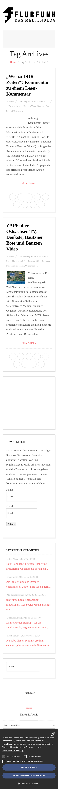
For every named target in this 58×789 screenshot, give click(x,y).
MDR (21, 266)
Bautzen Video (30, 106)
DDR (13, 111)
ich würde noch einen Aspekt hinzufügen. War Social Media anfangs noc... (28, 604)
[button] (4, 756)
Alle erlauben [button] (29, 767)
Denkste (19, 111)
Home (13, 62)
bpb (8, 111)
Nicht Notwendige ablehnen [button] (29, 775)
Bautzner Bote (43, 106)
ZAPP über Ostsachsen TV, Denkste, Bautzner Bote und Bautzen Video (24, 237)
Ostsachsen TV (31, 266)
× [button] (54, 733)
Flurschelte (13, 106)
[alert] (29, 759)
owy (12, 101)
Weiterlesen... (29, 183)
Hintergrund (17, 261)
